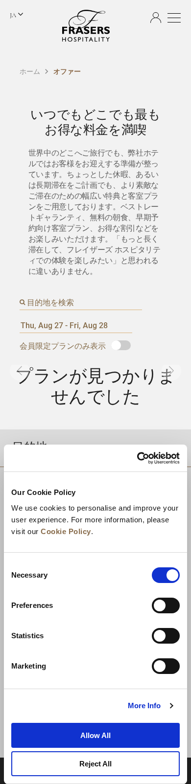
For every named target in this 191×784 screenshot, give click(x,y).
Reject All (95, 764)
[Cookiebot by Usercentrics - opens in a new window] (137, 458)
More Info (144, 705)
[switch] (166, 605)
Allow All (95, 735)
